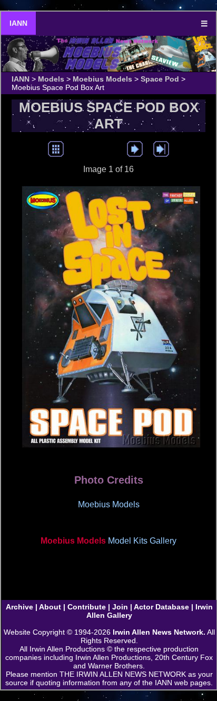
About (50, 607)
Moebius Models (102, 79)
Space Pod (160, 79)
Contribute (86, 607)
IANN (18, 23)
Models (51, 79)
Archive (19, 607)
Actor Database (161, 607)
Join (120, 607)
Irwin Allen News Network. (159, 632)
